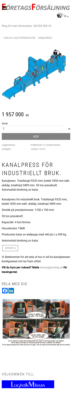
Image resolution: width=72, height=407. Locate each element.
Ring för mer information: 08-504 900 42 (26, 26)
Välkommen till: (18, 374)
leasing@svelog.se (51, 267)
